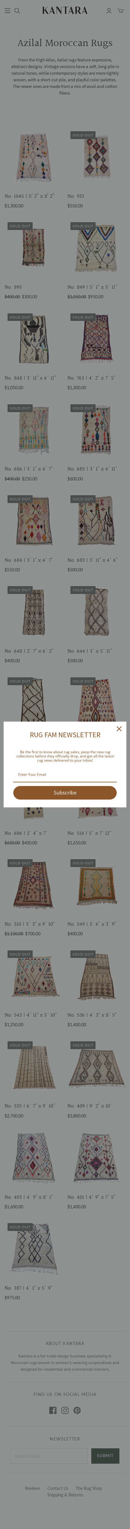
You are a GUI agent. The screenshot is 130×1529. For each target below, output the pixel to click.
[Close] (119, 729)
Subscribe (65, 792)
